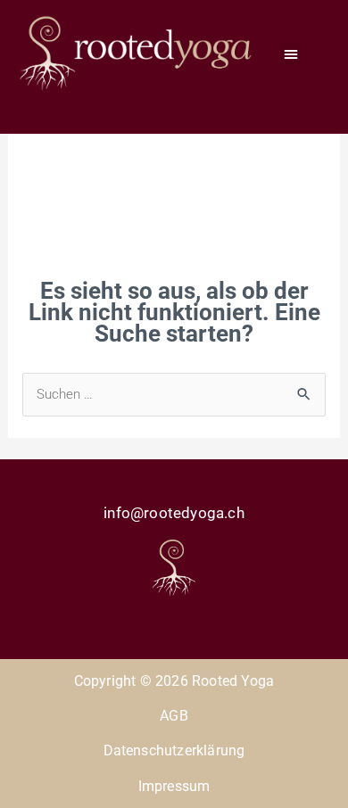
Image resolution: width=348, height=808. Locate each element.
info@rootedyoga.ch (174, 513)
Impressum (174, 786)
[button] (291, 53)
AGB (174, 715)
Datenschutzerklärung (174, 750)
